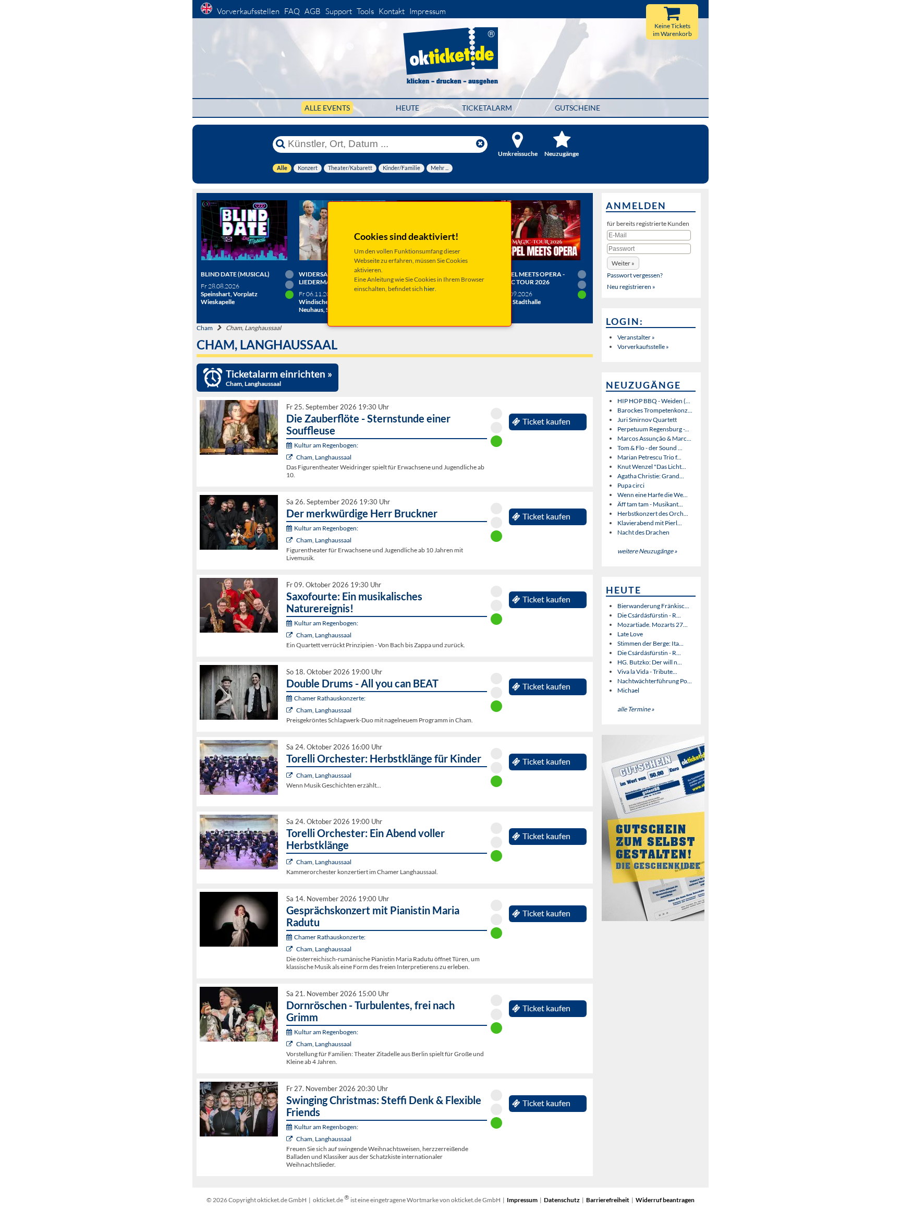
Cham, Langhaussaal (323, 457)
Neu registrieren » (631, 287)
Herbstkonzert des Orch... (652, 513)
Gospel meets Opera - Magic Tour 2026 (529, 278)
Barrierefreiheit (607, 1200)
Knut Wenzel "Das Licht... (651, 466)
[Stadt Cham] (290, 457)
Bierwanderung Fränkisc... (653, 606)
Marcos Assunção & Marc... (654, 438)
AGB (313, 11)
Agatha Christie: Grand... (650, 476)
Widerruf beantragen (665, 1200)
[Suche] (280, 144)
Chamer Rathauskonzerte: (330, 698)
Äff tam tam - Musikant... (650, 504)
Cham (205, 328)
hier (429, 289)
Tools (365, 11)
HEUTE (407, 107)
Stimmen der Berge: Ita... (650, 643)
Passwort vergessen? (635, 275)
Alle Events (327, 107)
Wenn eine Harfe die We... (652, 495)
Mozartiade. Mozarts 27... (652, 624)
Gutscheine (577, 107)
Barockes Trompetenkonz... (654, 410)
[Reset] (480, 144)
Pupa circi (630, 485)
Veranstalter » (636, 337)
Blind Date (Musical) (235, 274)
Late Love (630, 634)
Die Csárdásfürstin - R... (649, 615)
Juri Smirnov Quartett (647, 420)
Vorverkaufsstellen (248, 11)
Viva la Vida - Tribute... (647, 671)
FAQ (292, 11)
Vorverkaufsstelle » (643, 346)
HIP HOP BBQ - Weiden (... (653, 401)
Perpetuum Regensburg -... (653, 429)
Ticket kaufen (546, 421)
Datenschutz (562, 1200)
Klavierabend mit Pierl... (649, 523)
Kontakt (392, 11)
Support (338, 11)
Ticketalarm (487, 107)
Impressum (427, 11)
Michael (628, 690)
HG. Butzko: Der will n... (649, 662)
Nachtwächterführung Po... (654, 681)
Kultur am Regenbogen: (326, 445)
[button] (623, 263)
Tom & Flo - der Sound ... (650, 448)
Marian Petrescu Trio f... (649, 457)
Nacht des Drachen (643, 532)
